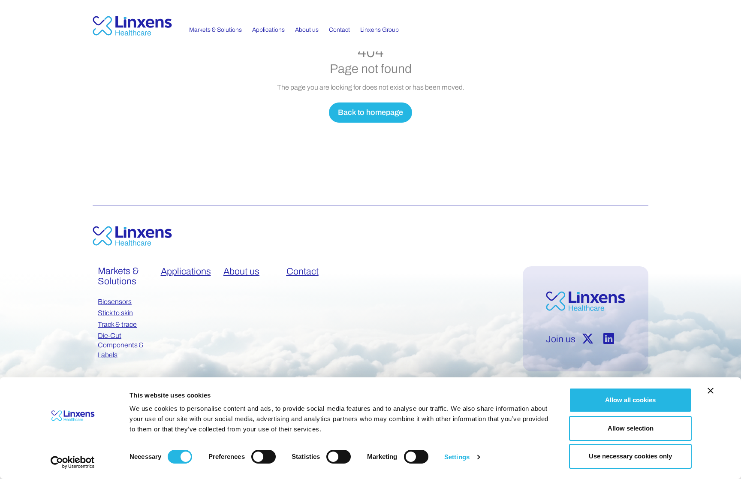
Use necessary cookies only (630, 456)
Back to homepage (370, 112)
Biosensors (115, 301)
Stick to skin (115, 312)
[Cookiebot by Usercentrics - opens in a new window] (72, 462)
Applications (186, 271)
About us (241, 271)
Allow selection (631, 428)
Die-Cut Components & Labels (121, 345)
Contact (302, 271)
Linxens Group (379, 30)
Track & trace (117, 324)
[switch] (263, 457)
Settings (457, 457)
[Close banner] (711, 391)
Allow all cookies (630, 400)
